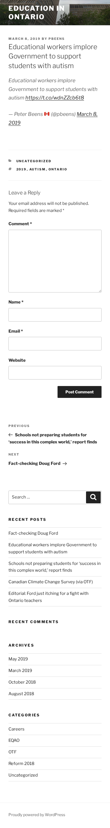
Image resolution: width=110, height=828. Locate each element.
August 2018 (21, 693)
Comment (20, 223)
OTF (12, 752)
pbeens (57, 39)
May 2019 (18, 659)
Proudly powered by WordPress (36, 814)
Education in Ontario (36, 12)
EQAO (13, 740)
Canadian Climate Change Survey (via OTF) (50, 581)
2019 (21, 169)
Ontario (58, 169)
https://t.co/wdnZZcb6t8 (54, 98)
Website (17, 360)
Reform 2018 (21, 763)
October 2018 (22, 682)
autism (37, 169)
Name (15, 302)
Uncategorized (34, 161)
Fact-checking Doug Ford (33, 533)
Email (15, 331)
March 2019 (20, 670)
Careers (16, 729)
